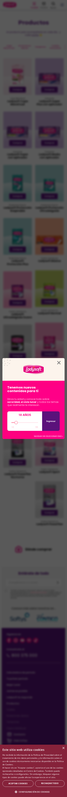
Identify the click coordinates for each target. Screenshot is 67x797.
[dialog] (33, 771)
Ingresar (50, 421)
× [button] (63, 748)
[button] (33, 791)
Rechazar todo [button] (50, 783)
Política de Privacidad (43, 755)
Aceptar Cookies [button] (17, 783)
